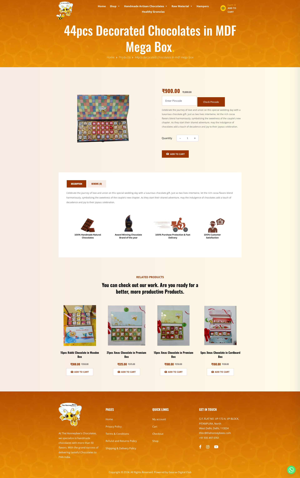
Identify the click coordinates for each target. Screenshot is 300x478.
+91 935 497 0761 (209, 438)
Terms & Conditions (117, 433)
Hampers (203, 6)
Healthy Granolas (153, 11)
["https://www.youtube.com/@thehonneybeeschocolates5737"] (216, 447)
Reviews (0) (96, 183)
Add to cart (177, 154)
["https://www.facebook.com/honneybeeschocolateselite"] (200, 447)
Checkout (157, 433)
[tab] (76, 184)
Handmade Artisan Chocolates (144, 6)
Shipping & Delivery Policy (121, 448)
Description (76, 183)
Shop (113, 6)
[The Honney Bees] (66, 9)
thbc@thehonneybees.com (215, 433)
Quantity (167, 138)
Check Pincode (211, 101)
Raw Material (180, 6)
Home (102, 6)
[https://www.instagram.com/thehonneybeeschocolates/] (207, 447)
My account (159, 419)
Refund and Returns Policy (121, 441)
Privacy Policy (114, 426)
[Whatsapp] (291, 470)
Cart (154, 426)
